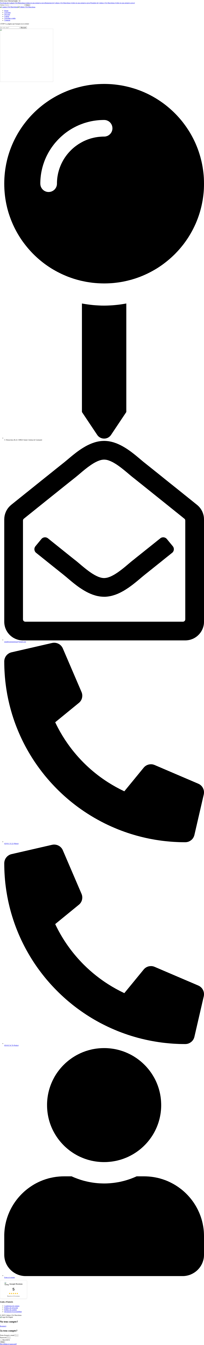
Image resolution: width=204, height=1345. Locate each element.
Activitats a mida (10, 18)
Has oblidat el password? (8, 1344)
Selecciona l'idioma (6, 1)
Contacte (7, 20)
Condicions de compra (11, 1306)
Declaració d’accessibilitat (13, 1312)
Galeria (6, 16)
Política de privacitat (11, 1308)
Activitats (7, 12)
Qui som (7, 14)
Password (3, 1337)
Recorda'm (6, 1340)
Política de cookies (10, 1310)
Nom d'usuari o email (7, 1335)
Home (6, 11)
